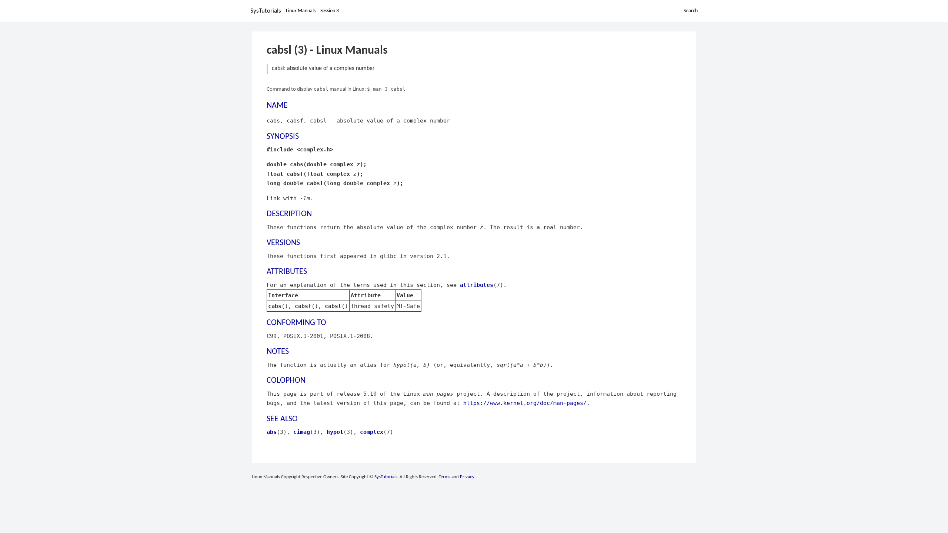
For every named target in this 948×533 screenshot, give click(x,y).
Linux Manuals (301, 11)
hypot (335, 432)
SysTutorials (265, 11)
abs (272, 432)
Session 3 (329, 11)
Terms (444, 477)
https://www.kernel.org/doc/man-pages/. (526, 403)
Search (691, 11)
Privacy (467, 477)
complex (371, 432)
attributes (476, 285)
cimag (301, 432)
